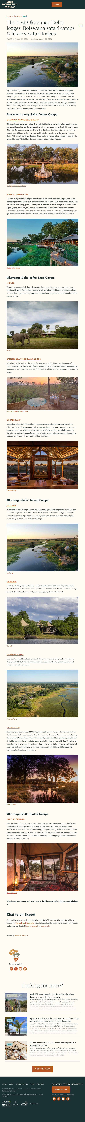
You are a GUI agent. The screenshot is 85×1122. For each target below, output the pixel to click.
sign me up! (61, 1089)
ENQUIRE (57, 4)
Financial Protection (8, 1089)
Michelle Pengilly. (21, 935)
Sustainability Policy (8, 1091)
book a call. (45, 926)
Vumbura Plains (15, 654)
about (11, 1084)
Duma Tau (11, 581)
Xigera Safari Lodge (17, 194)
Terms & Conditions (23, 1089)
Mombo (10, 283)
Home (9, 16)
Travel (25, 16)
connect (40, 1084)
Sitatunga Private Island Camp (23, 119)
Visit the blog (42, 1069)
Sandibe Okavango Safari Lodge (24, 359)
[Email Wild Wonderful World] (15, 1103)
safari (4, 1084)
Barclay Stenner (16, 819)
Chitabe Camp (13, 420)
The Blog (17, 16)
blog (32, 1084)
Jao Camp (11, 505)
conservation (22, 1084)
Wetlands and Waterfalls (24, 923)
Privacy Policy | (36, 1089)
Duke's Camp (13, 727)
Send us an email (31, 926)
